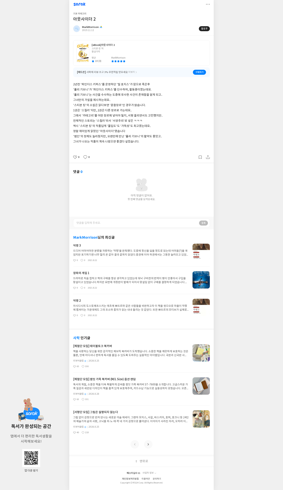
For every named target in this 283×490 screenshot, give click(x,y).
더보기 (208, 4)
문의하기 (157, 479)
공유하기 (208, 157)
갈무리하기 (200, 157)
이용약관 (146, 479)
